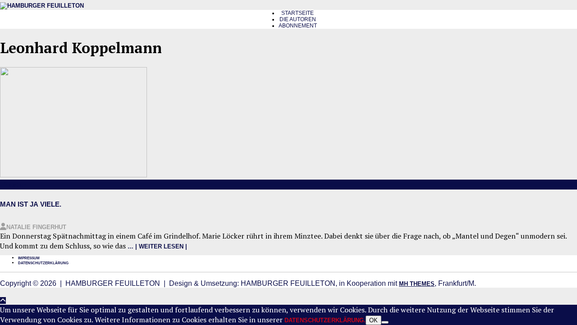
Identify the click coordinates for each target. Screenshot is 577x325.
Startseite (297, 13)
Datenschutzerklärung (43, 263)
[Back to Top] (3, 300)
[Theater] (73, 175)
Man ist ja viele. (30, 204)
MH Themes (417, 283)
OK (373, 320)
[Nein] (385, 322)
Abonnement (298, 26)
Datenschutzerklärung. (325, 320)
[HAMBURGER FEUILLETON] (42, 5)
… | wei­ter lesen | (157, 246)
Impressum (29, 258)
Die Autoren (297, 19)
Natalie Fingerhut (36, 227)
